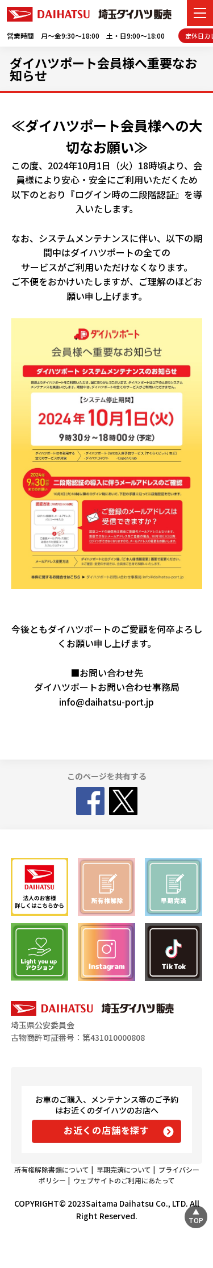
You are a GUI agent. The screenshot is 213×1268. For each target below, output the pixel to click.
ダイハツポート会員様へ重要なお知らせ (103, 68)
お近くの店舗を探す (106, 1130)
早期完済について (124, 1169)
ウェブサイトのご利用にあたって (124, 1180)
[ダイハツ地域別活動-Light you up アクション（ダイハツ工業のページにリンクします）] (39, 952)
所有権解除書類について (51, 1169)
